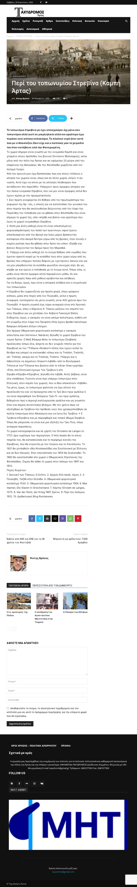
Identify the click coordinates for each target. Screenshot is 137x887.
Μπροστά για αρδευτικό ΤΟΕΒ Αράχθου (70, 540)
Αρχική (15, 21)
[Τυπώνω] (47, 518)
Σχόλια (26, 21)
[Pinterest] (78, 518)
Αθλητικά (47, 29)
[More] (71, 118)
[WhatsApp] (70, 518)
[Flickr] (27, 784)
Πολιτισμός (18, 29)
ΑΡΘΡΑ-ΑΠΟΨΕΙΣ (24, 36)
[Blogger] (12, 784)
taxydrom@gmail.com (63, 871)
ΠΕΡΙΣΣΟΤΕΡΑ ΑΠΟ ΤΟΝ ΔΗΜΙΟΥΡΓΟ (52, 585)
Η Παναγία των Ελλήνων (75, 612)
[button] (126, 21)
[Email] (55, 518)
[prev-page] (9, 629)
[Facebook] (40, 2)
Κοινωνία (90, 21)
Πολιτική (77, 21)
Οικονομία (103, 21)
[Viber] (62, 518)
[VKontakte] (42, 784)
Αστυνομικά (33, 29)
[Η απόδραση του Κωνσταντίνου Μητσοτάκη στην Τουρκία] (47, 600)
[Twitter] (39, 518)
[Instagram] (34, 784)
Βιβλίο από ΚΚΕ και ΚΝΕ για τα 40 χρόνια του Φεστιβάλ (26, 540)
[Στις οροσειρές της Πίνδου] (19, 600)
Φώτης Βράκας (22, 98)
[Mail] (46, 2)
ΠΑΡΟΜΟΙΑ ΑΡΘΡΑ (19, 585)
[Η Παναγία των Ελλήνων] (75, 600)
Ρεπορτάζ (38, 21)
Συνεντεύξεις (62, 21)
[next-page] (14, 629)
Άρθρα (49, 21)
